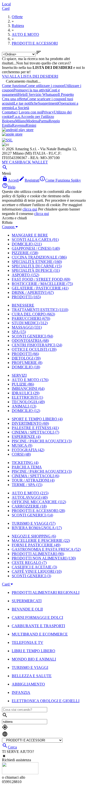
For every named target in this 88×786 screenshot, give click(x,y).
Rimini (31, 125)
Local (6, 4)
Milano (20, 121)
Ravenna (19, 125)
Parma (44, 121)
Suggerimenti (48, 103)
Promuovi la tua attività (31, 90)
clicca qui (29, 209)
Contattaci (10, 112)
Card (6, 8)
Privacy (48, 112)
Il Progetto (66, 94)
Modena (32, 121)
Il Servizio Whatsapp (41, 94)
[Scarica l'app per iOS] (12, 134)
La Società (21, 108)
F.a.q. (16, 116)
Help (21, 94)
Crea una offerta (14, 99)
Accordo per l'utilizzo (37, 116)
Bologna (8, 121)
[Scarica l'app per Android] (17, 130)
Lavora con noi (30, 112)
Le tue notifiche (26, 103)
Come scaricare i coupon (46, 99)
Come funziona (14, 86)
